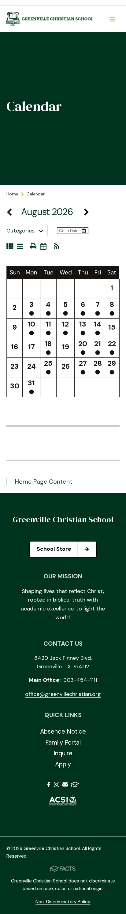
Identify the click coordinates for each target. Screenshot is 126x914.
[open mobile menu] (112, 19)
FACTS (75, 785)
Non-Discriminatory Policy (62, 902)
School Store (54, 549)
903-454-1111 (80, 680)
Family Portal (63, 742)
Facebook (48, 785)
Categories (20, 230)
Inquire (63, 753)
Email (65, 785)
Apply (63, 764)
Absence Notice (63, 731)
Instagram (56, 785)
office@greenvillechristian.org (63, 694)
